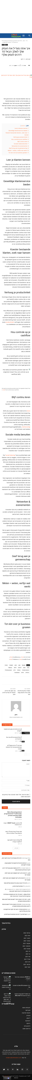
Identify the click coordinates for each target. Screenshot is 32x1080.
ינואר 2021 (27, 967)
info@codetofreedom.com (13, 1057)
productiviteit (10, 322)
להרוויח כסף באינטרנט (26, 733)
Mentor (10, 667)
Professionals (8, 670)
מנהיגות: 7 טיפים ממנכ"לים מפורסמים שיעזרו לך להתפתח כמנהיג (14, 747)
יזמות (3, 44)
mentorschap (26, 427)
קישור (22, 657)
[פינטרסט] (12, 1069)
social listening (10, 455)
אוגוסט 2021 (27, 948)
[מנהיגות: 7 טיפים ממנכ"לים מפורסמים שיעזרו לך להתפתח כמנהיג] (26, 747)
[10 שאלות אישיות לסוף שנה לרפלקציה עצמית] (26, 842)
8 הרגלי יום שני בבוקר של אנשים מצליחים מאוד (15, 883)
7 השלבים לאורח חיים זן (18, 886)
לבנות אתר (6, 1076)
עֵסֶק (24, 40)
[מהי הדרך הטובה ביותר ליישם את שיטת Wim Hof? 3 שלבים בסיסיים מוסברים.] (6, 998)
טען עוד (16, 848)
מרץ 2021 (27, 962)
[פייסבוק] (27, 1069)
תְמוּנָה (3, 389)
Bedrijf (23, 665)
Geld (24, 667)
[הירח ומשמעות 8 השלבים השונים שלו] (6, 988)
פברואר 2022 (26, 933)
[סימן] (20, 65)
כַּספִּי (28, 667)
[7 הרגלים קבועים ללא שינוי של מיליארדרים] (26, 739)
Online (18, 670)
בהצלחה (27, 672)
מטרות (6, 665)
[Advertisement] (16, 16)
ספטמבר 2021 (26, 946)
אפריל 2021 (27, 959)
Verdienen (17, 672)
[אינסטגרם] (22, 1069)
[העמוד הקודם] (28, 754)
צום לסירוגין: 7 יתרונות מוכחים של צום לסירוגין (15, 914)
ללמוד (15, 667)
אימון (16, 665)
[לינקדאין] (17, 1069)
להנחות (19, 667)
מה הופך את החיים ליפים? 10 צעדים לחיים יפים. (8, 692)
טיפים (22, 672)
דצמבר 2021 (27, 938)
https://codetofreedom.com (16, 717)
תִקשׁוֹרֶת (11, 665)
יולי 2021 (28, 951)
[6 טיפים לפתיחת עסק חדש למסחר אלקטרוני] (26, 731)
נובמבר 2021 (27, 941)
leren (28, 411)
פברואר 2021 (26, 964)
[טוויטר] (4, 1069)
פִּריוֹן (14, 670)
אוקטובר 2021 (26, 943)
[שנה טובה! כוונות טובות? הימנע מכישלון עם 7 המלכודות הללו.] (26, 834)
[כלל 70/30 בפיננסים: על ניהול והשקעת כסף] (6, 979)
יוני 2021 (28, 954)
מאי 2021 (27, 956)
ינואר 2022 (27, 935)
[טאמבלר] (8, 1069)
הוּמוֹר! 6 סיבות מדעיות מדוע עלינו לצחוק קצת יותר (24, 692)
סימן (16, 65)
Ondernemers (25, 670)
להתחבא (23, 125)
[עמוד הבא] (26, 754)
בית (26, 40)
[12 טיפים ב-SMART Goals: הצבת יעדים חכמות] (26, 825)
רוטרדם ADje (27, 894)
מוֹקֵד (23, 741)
